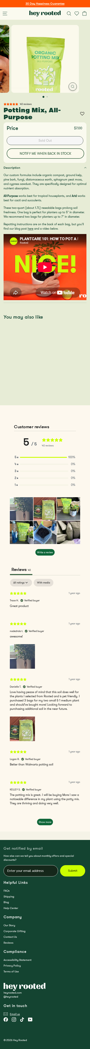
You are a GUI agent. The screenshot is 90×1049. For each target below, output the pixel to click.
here (30, 228)
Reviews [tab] (21, 569)
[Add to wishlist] (82, 114)
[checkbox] (43, 582)
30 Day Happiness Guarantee (45, 3)
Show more (45, 822)
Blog (6, 902)
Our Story (9, 925)
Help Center (11, 908)
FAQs (7, 891)
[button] (45, 457)
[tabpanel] (45, 704)
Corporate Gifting (15, 931)
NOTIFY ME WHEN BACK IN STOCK (45, 154)
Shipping (9, 897)
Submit (72, 871)
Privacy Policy (12, 966)
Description (12, 167)
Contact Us (10, 937)
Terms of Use (11, 971)
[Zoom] (72, 86)
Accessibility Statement (17, 960)
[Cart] (85, 13)
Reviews (8, 943)
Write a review (45, 552)
